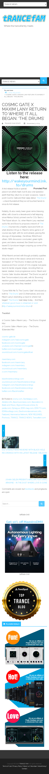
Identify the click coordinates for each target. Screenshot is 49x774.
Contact (24, 769)
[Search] (42, 503)
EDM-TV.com (40, 408)
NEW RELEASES (35, 414)
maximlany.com (8, 359)
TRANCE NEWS (25, 418)
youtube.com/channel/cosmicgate (17, 346)
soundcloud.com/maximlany (14, 369)
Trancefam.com (39, 418)
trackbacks (29, 489)
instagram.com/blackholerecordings (17, 385)
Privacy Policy (17, 766)
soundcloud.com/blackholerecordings (18, 382)
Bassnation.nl (37, 402)
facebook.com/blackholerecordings (17, 388)
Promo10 (6, 418)
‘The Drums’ (41, 198)
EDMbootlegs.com (10, 411)
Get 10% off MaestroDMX (24, 522)
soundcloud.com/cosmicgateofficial (17, 352)
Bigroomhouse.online (26, 405)
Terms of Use (7, 766)
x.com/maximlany (9, 372)
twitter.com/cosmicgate (12, 349)
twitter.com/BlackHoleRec (13, 391)
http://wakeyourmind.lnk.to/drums (24, 183)
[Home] (6, 92)
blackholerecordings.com (13, 379)
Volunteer (33, 766)
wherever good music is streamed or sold (20, 303)
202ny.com (17, 399)
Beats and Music (9, 405)
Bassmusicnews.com (22, 402)
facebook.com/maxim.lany (13, 362)
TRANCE (14, 418)
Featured (5, 414)
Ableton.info (7, 402)
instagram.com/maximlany (13, 365)
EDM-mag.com (27, 408)
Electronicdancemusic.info (30, 411)
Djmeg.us (16, 408)
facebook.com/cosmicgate (13, 343)
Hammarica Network (18, 414)
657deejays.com (30, 399)
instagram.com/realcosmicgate (15, 340)
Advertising (42, 766)
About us (26, 766)
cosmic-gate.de (8, 337)
